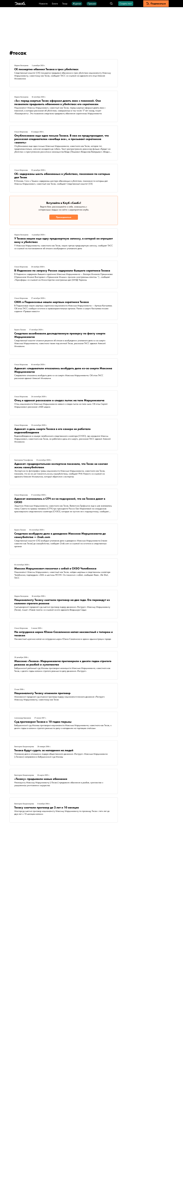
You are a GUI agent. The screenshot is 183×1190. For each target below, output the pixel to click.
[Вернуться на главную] (20, 3)
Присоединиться (63, 217)
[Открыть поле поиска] (111, 3)
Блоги (55, 3)
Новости (43, 3)
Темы (64, 3)
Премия (92, 3)
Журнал (77, 3)
